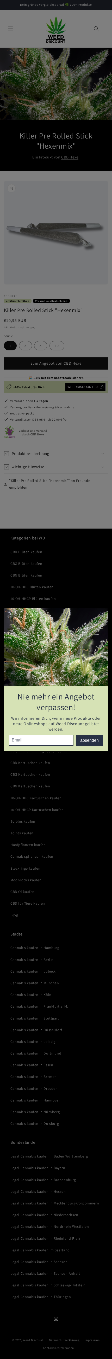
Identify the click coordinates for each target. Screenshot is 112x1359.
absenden (89, 740)
